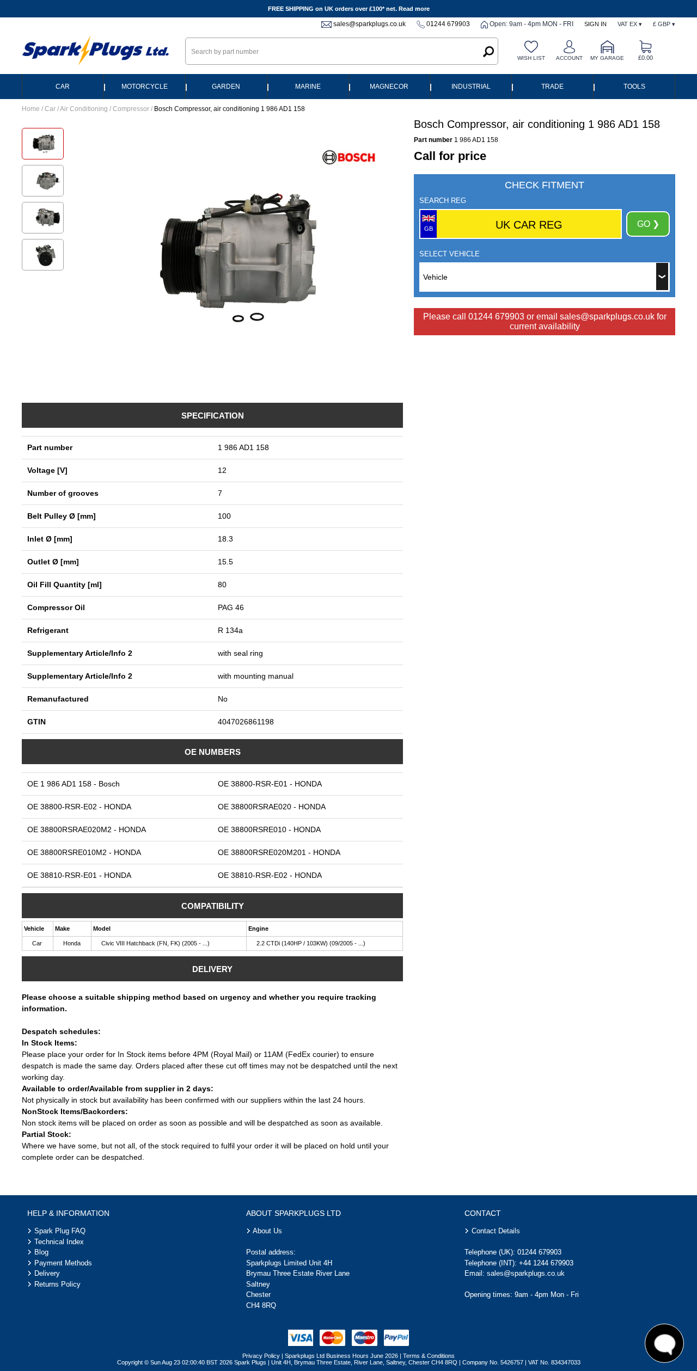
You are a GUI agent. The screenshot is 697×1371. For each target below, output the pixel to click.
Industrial (471, 86)
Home (31, 109)
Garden (226, 86)
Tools (634, 86)
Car (63, 86)
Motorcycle (144, 86)
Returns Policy (57, 1284)
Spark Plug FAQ (59, 1231)
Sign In (595, 24)
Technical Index (59, 1242)
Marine (308, 86)
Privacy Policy (261, 1355)
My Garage (607, 58)
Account (569, 58)
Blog (41, 1252)
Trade (552, 86)
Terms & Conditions (429, 1355)
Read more (414, 8)
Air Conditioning (84, 109)
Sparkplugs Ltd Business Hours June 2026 (341, 1355)
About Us (267, 1231)
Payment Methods (63, 1263)
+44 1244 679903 (546, 1263)
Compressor (131, 109)
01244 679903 (448, 24)
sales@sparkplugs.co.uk (369, 24)
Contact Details (496, 1231)
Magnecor (389, 86)
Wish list (531, 58)
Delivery (47, 1273)
